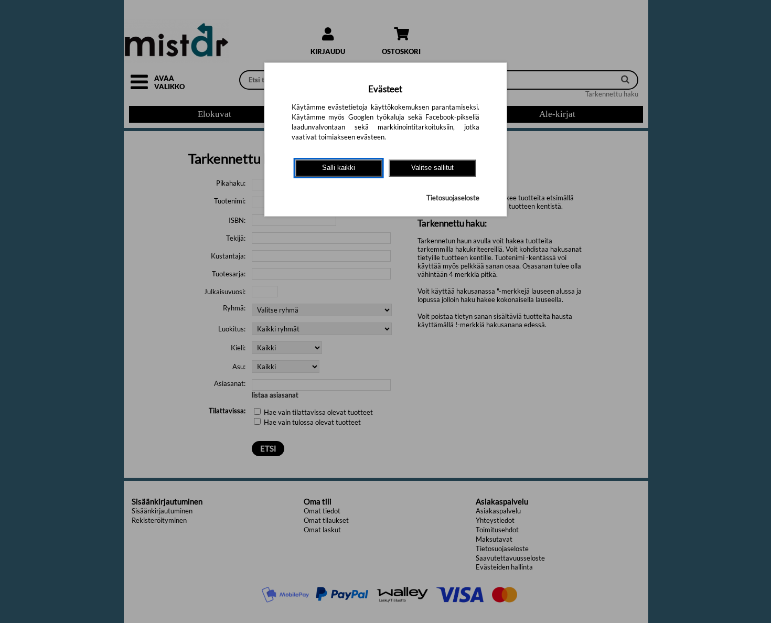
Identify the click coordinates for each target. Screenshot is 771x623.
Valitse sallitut (432, 167)
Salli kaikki (338, 167)
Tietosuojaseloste (452, 198)
